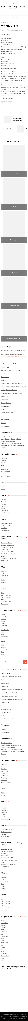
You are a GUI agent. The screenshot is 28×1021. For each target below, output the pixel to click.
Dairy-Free (4, 458)
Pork (2, 578)
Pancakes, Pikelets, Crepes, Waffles (11, 393)
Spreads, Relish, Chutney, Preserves (11, 443)
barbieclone (4, 617)
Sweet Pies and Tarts (7, 412)
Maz (2, 639)
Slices (10, 22)
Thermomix (4, 604)
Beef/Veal (4, 571)
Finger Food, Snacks (7, 547)
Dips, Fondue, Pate (6, 437)
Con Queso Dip (14, 273)
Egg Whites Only (6, 595)
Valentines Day (5, 513)
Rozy (2, 652)
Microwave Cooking (6, 602)
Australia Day (5, 504)
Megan (3, 641)
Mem (2, 30)
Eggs (2, 599)
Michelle (3, 647)
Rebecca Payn (5, 650)
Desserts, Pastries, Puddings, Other (11, 383)
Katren (3, 632)
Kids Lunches (5, 530)
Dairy (2, 593)
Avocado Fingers (14, 207)
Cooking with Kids (6, 526)
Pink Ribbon (4, 511)
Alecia (3, 614)
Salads (3, 556)
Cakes (3, 374)
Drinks (3, 487)
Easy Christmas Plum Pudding (14, 338)
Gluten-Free (4, 465)
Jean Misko (4, 625)
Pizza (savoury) (5, 396)
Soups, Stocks (5, 560)
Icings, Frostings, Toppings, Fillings (11, 439)
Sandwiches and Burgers (8, 558)
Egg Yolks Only (5, 597)
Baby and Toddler (6, 523)
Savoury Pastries (6, 403)
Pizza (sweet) (5, 400)
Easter (3, 508)
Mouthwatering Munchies (14, 6)
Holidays (3, 500)
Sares (2, 654)
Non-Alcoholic (5, 426)
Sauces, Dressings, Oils (8, 441)
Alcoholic (3, 423)
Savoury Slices (5, 406)
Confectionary (5, 380)
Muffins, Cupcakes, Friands (9, 390)
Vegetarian (4, 474)
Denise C (3, 621)
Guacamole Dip (14, 174)
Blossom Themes (7, 1018)
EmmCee (3, 623)
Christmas (4, 506)
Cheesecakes (5, 377)
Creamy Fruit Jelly (14, 305)
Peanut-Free (4, 469)
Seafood (3, 582)
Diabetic (3, 461)
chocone (3, 619)
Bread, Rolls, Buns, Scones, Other (11, 370)
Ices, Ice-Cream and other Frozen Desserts (13, 387)
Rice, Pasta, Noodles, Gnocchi (9, 554)
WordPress (22, 1018)
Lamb (2, 573)
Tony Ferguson (5, 471)
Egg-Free (4, 463)
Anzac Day (4, 502)
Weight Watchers (6, 476)
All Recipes (3, 22)
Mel (2, 643)
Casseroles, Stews (6, 543)
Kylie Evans (4, 636)
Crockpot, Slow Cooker (7, 545)
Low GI (3, 467)
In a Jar (3, 489)
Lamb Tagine (14, 240)
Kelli (2, 634)
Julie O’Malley (5, 630)
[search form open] (14, 3)
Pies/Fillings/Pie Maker (7, 552)
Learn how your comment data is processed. (14, 357)
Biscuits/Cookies (5, 367)
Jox (2, 628)
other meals (4, 549)
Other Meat (4, 575)
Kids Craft (4, 528)
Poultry (3, 580)
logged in (11, 350)
